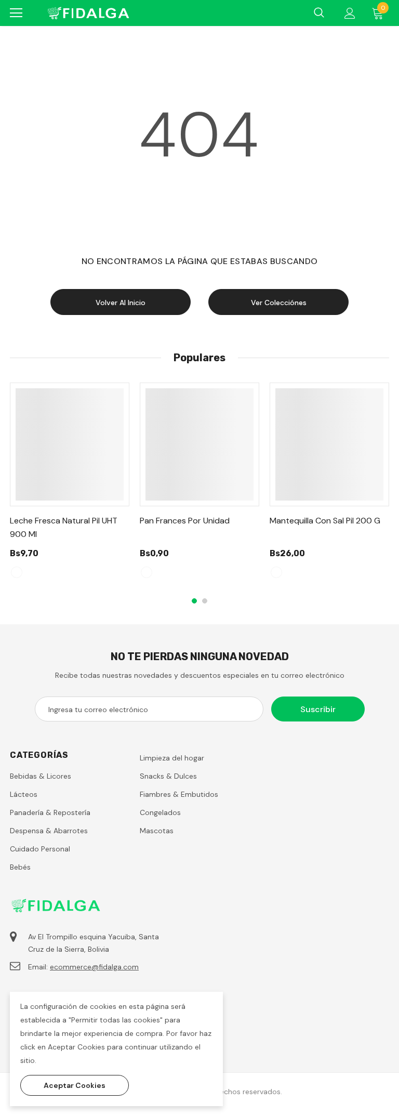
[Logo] (87, 13)
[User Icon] (349, 13)
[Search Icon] (319, 13)
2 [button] (204, 600)
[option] (70, 485)
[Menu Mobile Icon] (16, 13)
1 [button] (194, 600)
